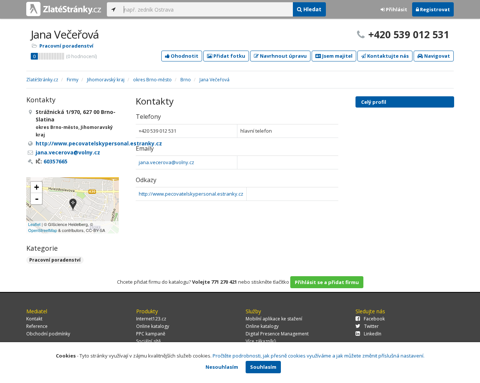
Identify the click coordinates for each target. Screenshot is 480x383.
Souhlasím (263, 367)
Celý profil (373, 102)
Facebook (374, 319)
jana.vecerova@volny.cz (166, 162)
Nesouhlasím (222, 367)
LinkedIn (372, 334)
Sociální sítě (148, 341)
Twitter (371, 326)
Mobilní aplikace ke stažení (274, 319)
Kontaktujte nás (387, 55)
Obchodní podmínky (48, 334)
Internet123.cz (151, 319)
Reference (37, 326)
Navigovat (436, 55)
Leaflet (34, 224)
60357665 (56, 161)
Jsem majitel (336, 55)
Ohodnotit (184, 55)
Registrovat (434, 9)
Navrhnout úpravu (283, 55)
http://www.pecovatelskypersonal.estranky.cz (191, 193)
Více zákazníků (261, 341)
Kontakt (34, 319)
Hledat (311, 9)
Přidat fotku (228, 55)
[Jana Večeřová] (73, 205)
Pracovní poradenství (66, 45)
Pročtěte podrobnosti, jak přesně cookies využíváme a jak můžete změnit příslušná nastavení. (318, 355)
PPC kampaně (150, 334)
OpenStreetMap (42, 230)
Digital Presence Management (277, 334)
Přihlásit (396, 9)
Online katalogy (152, 326)
